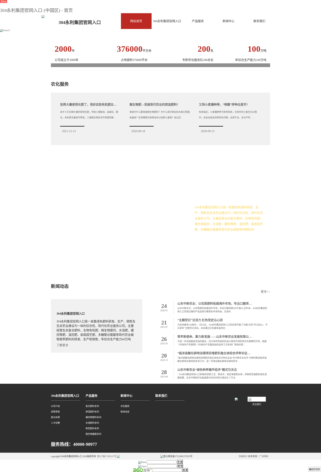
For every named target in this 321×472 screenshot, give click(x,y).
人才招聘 (55, 423)
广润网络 (263, 456)
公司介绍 (55, 406)
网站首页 (136, 21)
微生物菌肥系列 (93, 434)
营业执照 (55, 417)
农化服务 (125, 406)
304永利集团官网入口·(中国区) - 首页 (36, 10)
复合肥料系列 (92, 406)
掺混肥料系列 (92, 411)
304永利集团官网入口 (167, 21)
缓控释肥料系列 (93, 417)
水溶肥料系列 (92, 423)
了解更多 (204, 242)
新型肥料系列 (92, 428)
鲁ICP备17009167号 (106, 456)
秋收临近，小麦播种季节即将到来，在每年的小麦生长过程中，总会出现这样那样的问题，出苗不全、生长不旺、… (228, 115)
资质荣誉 (55, 411)
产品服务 (198, 21)
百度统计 (243, 456)
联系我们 (259, 21)
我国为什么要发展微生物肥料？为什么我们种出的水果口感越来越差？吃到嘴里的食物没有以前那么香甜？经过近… (159, 115)
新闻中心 (228, 21)
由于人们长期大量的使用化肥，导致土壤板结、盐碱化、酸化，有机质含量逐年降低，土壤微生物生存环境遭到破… (89, 115)
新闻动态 (125, 411)
